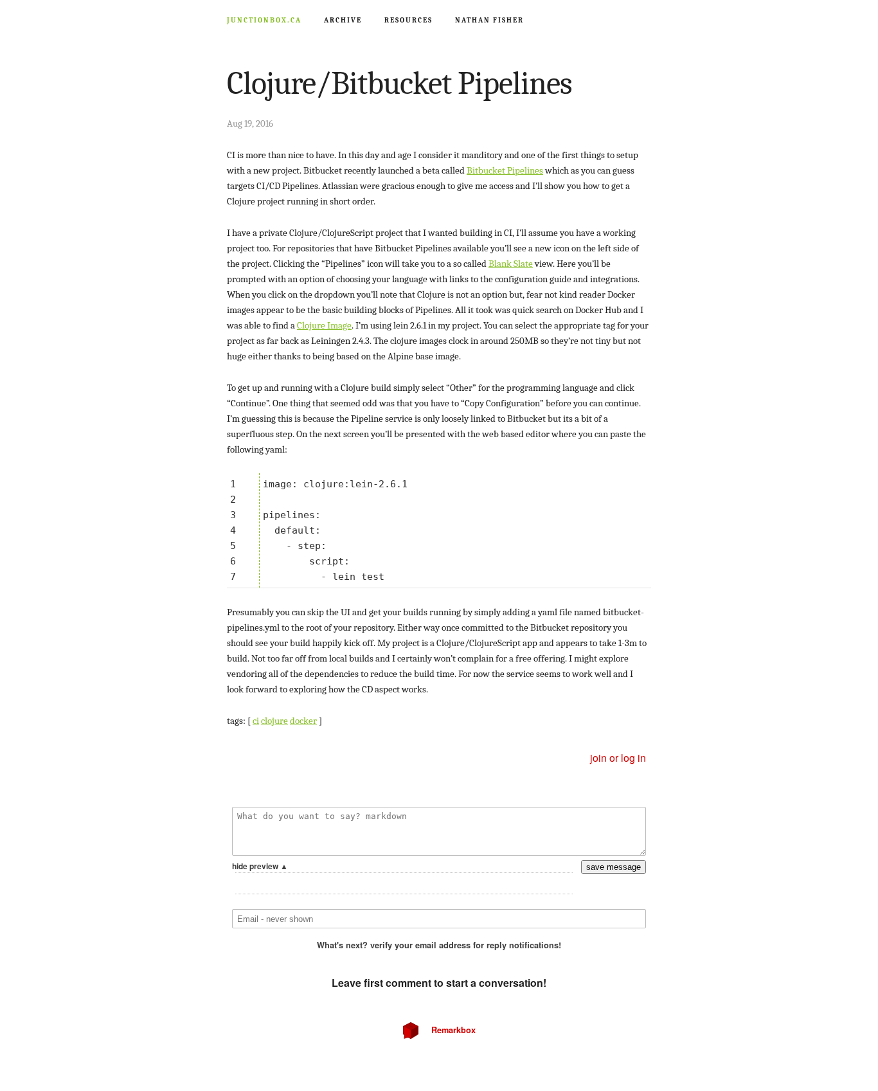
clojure (274, 720)
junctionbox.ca (246, 20)
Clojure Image (324, 325)
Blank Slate (510, 263)
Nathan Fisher (489, 20)
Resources (408, 20)
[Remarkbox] (439, 903)
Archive (343, 20)
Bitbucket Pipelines (505, 170)
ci (256, 720)
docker (303, 720)
